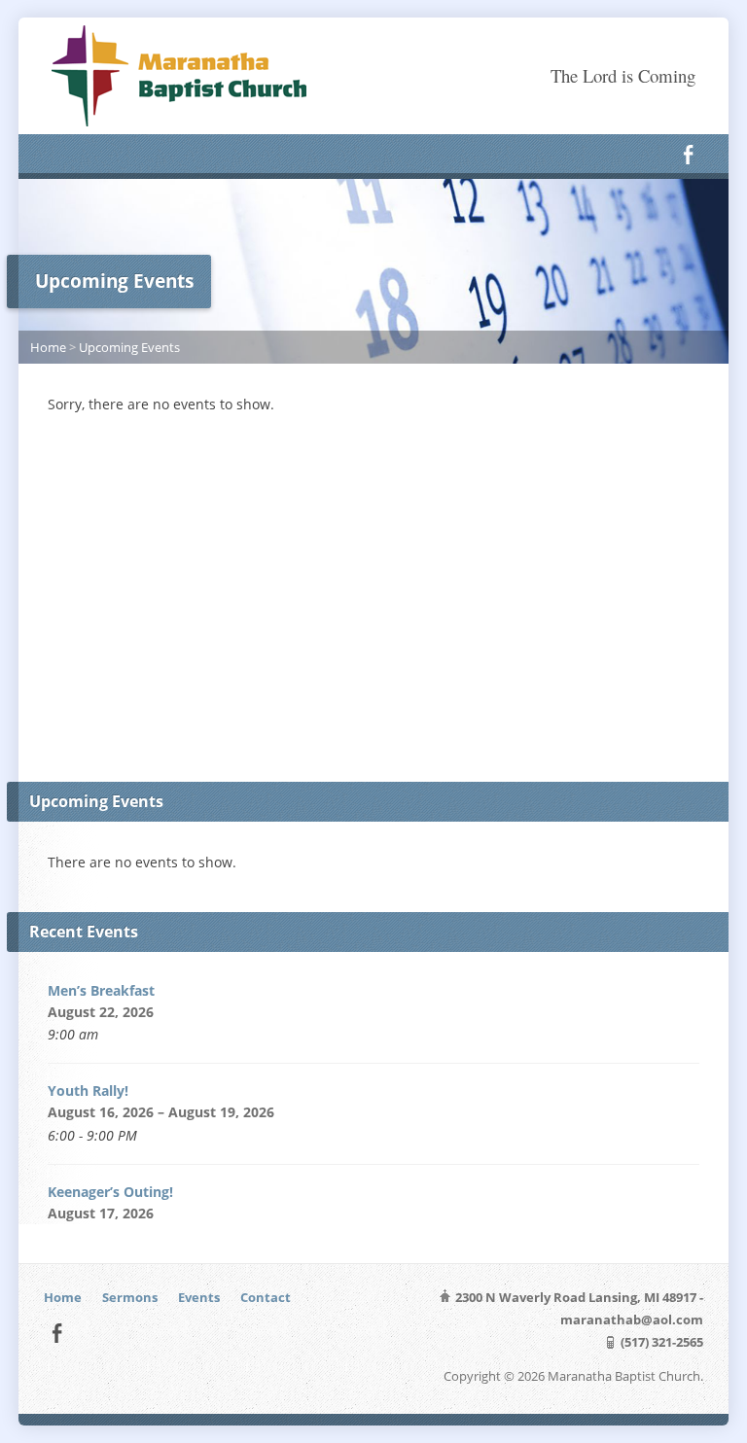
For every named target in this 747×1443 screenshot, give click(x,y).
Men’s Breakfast (101, 990)
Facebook (688, 154)
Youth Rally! (90, 1090)
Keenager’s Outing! (110, 1191)
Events (199, 1297)
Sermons (130, 1297)
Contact (265, 1297)
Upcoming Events (129, 347)
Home (48, 347)
